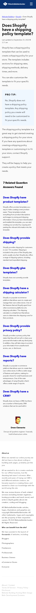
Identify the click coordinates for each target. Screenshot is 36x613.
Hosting (19, 593)
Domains (21, 595)
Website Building (8, 17)
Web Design (27, 593)
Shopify (18, 17)
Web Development (9, 595)
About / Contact (8, 585)
